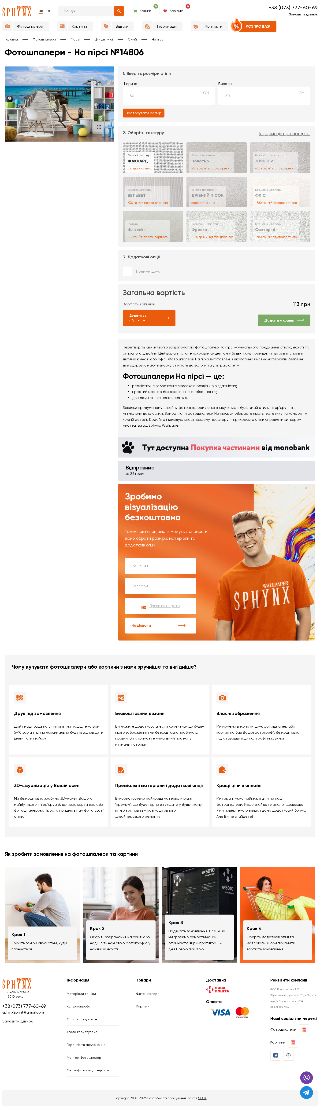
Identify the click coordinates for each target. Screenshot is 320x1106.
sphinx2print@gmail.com (23, 1012)
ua (41, 11)
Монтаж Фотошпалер (84, 1057)
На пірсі (158, 39)
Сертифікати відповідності (88, 1070)
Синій (132, 39)
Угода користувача (82, 1032)
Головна (11, 39)
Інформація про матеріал (284, 133)
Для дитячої (104, 39)
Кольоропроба (78, 1006)
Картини (142, 1006)
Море (75, 39)
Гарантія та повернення (86, 1045)
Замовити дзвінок (303, 14)
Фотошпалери (44, 39)
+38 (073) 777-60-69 (293, 8)
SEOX (202, 1098)
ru (49, 11)
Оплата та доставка (83, 1019)
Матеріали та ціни (81, 994)
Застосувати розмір (143, 113)
